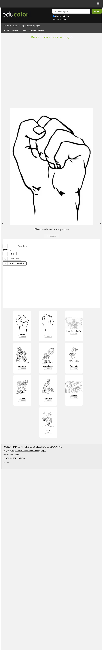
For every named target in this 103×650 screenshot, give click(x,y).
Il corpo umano (25, 25)
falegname (48, 398)
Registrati (15, 30)
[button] (15, 263)
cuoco (48, 430)
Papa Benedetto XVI (74, 331)
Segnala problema (37, 30)
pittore (22, 398)
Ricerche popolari (59, 19)
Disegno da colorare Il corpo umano (25, 451)
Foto (67, 16)
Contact (24, 30)
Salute (14, 25)
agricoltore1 (48, 366)
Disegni (58, 16)
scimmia (74, 395)
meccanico (22, 366)
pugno (37, 25)
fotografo (74, 366)
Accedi (6, 30)
